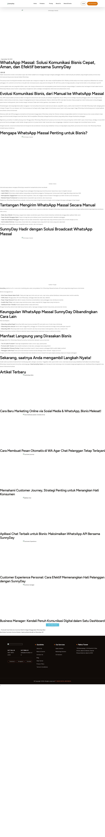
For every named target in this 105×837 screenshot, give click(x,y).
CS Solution (59, 654)
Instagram (20, 661)
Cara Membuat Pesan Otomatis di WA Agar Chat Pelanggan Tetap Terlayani (52, 451)
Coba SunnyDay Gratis (36, 364)
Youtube (28, 661)
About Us (39, 648)
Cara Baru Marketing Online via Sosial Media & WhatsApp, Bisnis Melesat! (50, 411)
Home (35, 3)
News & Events (67, 3)
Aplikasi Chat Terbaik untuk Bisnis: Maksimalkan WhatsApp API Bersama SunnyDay (50, 536)
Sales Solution (59, 648)
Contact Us (40, 654)
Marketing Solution (61, 651)
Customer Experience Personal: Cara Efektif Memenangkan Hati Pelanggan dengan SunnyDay (52, 579)
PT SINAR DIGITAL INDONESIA (63, 681)
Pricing (51, 3)
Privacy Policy (40, 664)
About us (58, 3)
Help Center (40, 661)
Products (42, 3)
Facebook (12, 661)
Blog (38, 658)
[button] (0, 72)
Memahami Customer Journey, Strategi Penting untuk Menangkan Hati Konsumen (49, 492)
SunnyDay (3, 288)
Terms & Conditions (42, 667)
